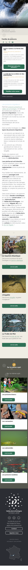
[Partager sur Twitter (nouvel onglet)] (6, 42)
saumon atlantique (17, 260)
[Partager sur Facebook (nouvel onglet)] (3, 42)
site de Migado (8, 225)
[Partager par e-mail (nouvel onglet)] (12, 42)
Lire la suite (14, 267)
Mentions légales (14, 539)
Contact (14, 528)
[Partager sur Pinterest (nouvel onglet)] (9, 42)
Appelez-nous (14, 533)
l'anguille (12, 297)
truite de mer (15, 336)
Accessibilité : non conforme (14, 541)
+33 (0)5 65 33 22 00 (14, 521)
